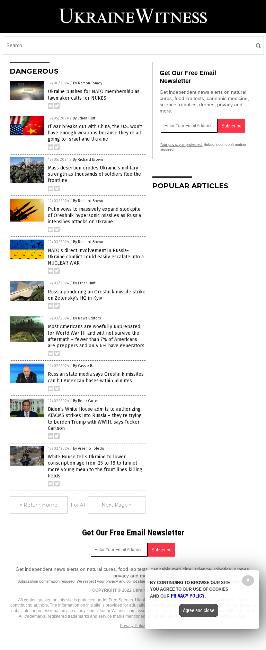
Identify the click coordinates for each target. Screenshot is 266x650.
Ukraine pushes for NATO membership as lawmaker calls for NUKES (94, 95)
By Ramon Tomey (87, 83)
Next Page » (116, 505)
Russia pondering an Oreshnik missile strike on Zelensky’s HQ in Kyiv (96, 295)
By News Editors (87, 318)
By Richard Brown (88, 159)
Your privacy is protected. (181, 144)
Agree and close (198, 610)
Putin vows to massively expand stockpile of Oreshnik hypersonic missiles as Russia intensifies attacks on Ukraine (94, 215)
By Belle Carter (86, 401)
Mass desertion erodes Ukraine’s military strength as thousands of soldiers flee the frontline (94, 174)
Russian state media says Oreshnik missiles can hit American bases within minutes (96, 377)
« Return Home (38, 505)
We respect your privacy (97, 581)
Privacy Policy (133, 625)
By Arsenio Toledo (88, 448)
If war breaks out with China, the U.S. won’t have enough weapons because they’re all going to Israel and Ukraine (95, 133)
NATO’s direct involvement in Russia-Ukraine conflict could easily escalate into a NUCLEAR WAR (96, 257)
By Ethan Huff (84, 118)
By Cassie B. (83, 366)
